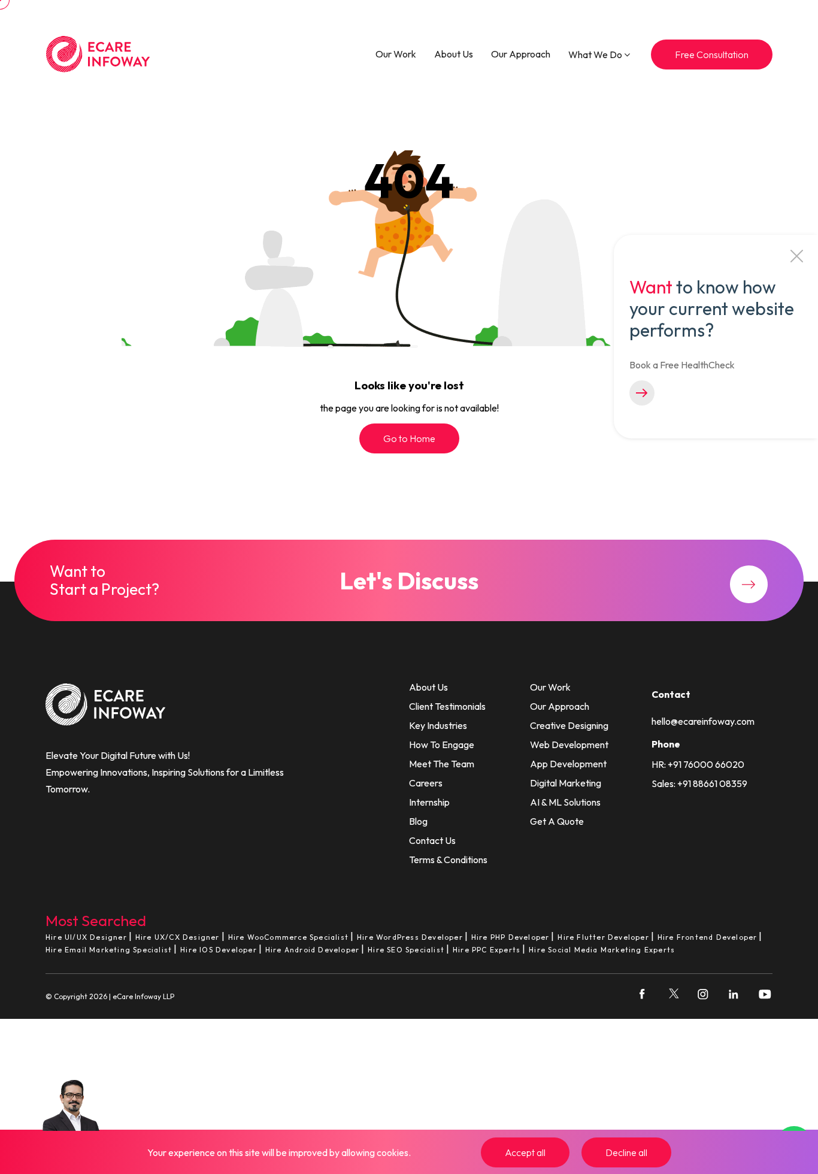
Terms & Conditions (448, 860)
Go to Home (409, 438)
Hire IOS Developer (218, 949)
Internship (429, 802)
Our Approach (520, 54)
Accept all (525, 1152)
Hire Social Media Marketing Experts (602, 949)
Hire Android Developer (312, 949)
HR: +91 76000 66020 (698, 764)
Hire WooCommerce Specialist (288, 937)
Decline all (626, 1152)
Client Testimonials (447, 706)
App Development (568, 764)
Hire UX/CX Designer (177, 937)
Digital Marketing (565, 783)
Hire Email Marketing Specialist (109, 949)
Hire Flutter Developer (603, 937)
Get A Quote (557, 821)
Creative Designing (569, 725)
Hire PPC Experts (486, 949)
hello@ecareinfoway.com (703, 721)
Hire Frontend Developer (708, 937)
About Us (453, 54)
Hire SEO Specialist (406, 949)
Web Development (569, 745)
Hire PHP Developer (510, 937)
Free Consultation (712, 54)
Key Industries (438, 725)
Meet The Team (441, 764)
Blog (418, 821)
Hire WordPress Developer (410, 937)
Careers (426, 783)
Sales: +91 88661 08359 (699, 783)
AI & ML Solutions (565, 802)
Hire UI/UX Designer (86, 937)
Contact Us (432, 840)
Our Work (395, 54)
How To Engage (441, 745)
